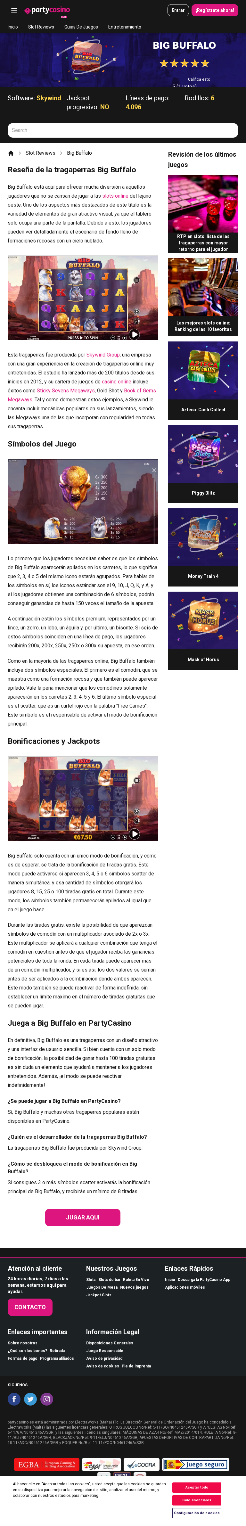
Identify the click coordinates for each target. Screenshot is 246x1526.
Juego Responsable (104, 1351)
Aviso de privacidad (104, 1358)
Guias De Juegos (81, 26)
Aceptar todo (196, 1487)
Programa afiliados (57, 1358)
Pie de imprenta (136, 1366)
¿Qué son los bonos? (27, 1351)
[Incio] (11, 153)
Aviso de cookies (102, 1366)
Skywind (49, 98)
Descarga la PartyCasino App (204, 1279)
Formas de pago (22, 1358)
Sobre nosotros (22, 1343)
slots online (115, 196)
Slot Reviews (41, 26)
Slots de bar (109, 1279)
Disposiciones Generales (109, 1343)
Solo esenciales (196, 1500)
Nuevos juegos (134, 1287)
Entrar (178, 10)
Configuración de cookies (197, 1513)
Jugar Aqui (83, 1217)
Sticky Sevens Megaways (66, 391)
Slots (91, 1279)
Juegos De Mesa (102, 1287)
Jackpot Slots (98, 1295)
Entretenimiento (124, 26)
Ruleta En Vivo (136, 1279)
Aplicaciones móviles (185, 1287)
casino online (116, 382)
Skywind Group (103, 355)
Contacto (30, 1307)
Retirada (57, 1351)
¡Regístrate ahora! (215, 10)
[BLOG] (47, 10)
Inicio (13, 26)
